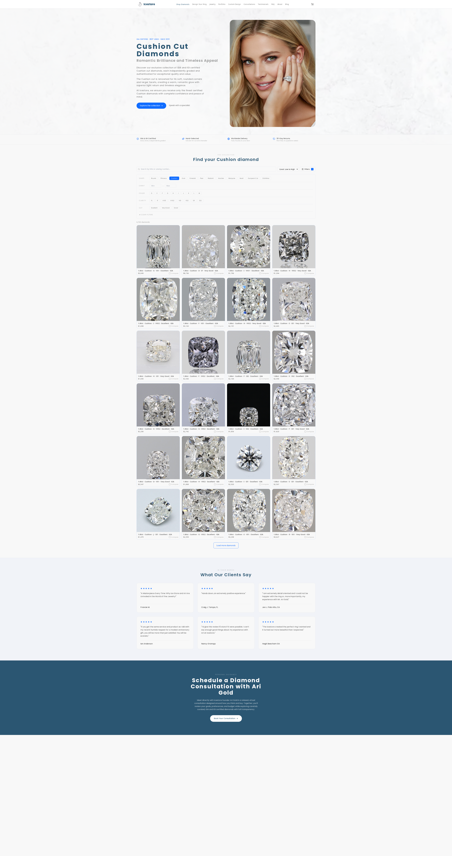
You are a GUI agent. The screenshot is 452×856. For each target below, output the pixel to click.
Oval (183, 178)
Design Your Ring (199, 4)
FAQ (273, 4)
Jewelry (213, 4)
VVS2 (172, 201)
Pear (201, 178)
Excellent (154, 208)
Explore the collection (150, 105)
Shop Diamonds (182, 4)
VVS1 (164, 201)
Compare (174, 273)
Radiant (211, 178)
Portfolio (221, 4)
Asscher (221, 178)
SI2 (200, 201)
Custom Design (234, 4)
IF (157, 201)
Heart (242, 178)
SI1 (194, 201)
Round (153, 178)
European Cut (253, 178)
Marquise (231, 178)
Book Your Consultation (224, 718)
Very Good (166, 208)
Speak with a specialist (179, 105)
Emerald (193, 178)
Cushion (174, 178)
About (279, 4)
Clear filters (147, 215)
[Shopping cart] (312, 4)
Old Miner (265, 178)
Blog (287, 4)
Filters (309, 169)
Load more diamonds (226, 545)
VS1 (180, 201)
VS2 (187, 201)
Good (176, 208)
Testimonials (263, 4)
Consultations (249, 4)
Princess (164, 178)
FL (152, 201)
